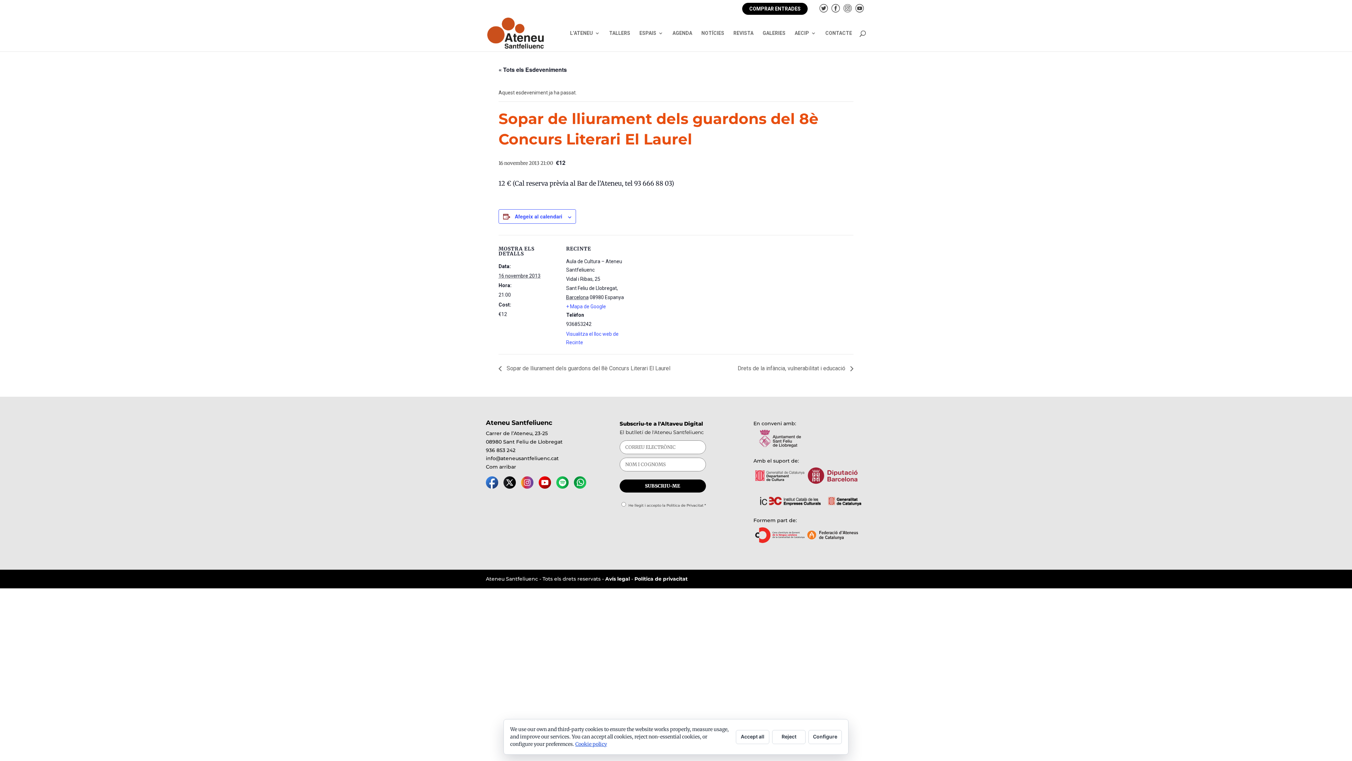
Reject (789, 737)
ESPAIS (647, 33)
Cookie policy (591, 744)
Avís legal (617, 579)
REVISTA (743, 33)
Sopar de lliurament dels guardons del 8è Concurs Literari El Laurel (587, 368)
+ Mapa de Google (586, 306)
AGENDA (682, 33)
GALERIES (774, 33)
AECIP (802, 33)
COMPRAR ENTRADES (775, 9)
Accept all (752, 737)
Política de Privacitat (684, 505)
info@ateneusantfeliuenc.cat (522, 458)
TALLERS (619, 33)
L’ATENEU (581, 33)
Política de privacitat (661, 579)
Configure (825, 737)
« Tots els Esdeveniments (533, 70)
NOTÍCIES (712, 33)
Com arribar (501, 467)
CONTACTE (838, 33)
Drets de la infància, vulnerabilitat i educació (792, 368)
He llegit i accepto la (667, 505)
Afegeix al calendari (538, 216)
